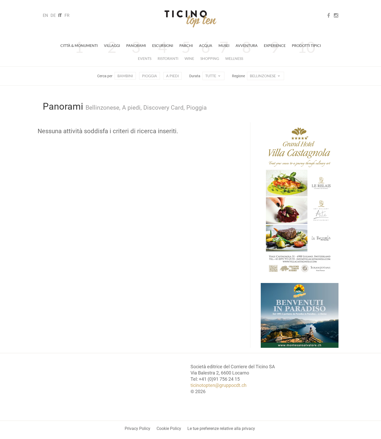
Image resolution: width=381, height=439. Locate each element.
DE (53, 15)
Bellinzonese (263, 76)
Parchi (186, 45)
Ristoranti (168, 58)
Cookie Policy (169, 428)
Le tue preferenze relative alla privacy (221, 428)
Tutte (211, 76)
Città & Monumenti (79, 45)
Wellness (234, 58)
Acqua (205, 45)
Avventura (247, 45)
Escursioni (162, 45)
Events (144, 58)
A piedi (172, 76)
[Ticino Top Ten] (190, 18)
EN (45, 15)
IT (60, 15)
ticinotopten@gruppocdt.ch (218, 385)
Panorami (136, 45)
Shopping (209, 58)
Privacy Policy (137, 428)
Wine (189, 58)
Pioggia (149, 76)
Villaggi (112, 45)
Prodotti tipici (306, 45)
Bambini (125, 76)
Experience (275, 45)
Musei (223, 45)
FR (67, 15)
